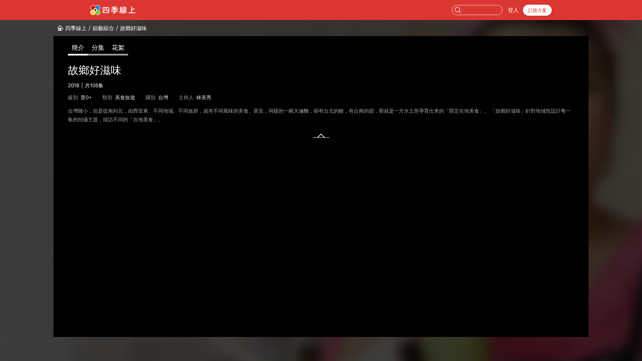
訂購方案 (537, 10)
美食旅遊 (125, 97)
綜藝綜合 (103, 28)
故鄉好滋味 (133, 28)
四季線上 (76, 28)
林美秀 (203, 97)
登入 (513, 10)
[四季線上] (112, 10)
